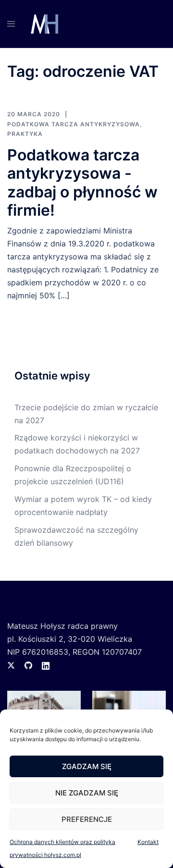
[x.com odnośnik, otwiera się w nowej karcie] (11, 665)
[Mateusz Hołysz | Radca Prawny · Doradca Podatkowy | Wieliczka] (43, 23)
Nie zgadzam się (86, 792)
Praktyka (25, 133)
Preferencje (87, 819)
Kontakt (148, 841)
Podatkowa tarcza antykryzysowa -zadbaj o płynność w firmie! (82, 183)
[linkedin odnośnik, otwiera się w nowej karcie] (45, 665)
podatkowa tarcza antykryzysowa (73, 124)
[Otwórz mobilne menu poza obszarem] (11, 23)
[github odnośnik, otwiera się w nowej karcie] (28, 665)
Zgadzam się (86, 766)
